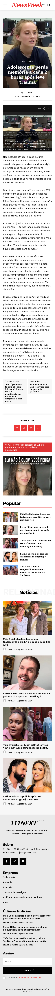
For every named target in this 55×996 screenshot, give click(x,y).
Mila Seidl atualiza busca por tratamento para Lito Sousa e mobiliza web (35, 516)
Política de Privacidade (30, 978)
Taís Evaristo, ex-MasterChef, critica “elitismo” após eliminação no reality (35, 543)
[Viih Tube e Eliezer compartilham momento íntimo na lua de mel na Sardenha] (10, 570)
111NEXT (29, 92)
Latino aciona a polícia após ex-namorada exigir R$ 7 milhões (35, 556)
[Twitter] (24, 428)
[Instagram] (14, 861)
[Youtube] (23, 861)
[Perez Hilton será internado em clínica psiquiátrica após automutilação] (10, 530)
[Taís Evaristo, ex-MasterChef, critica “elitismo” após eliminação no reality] (10, 543)
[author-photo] (5, 649)
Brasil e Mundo (10, 922)
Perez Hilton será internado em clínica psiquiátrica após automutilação (34, 530)
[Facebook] (17, 428)
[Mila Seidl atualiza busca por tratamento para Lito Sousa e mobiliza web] (10, 517)
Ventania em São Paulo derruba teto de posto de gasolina (39, 388)
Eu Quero (25, 970)
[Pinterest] (31, 428)
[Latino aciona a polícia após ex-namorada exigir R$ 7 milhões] (10, 557)
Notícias (27, 61)
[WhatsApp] (38, 428)
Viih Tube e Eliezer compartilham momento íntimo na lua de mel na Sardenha (32, 571)
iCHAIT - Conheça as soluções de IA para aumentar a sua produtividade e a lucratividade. (24, 447)
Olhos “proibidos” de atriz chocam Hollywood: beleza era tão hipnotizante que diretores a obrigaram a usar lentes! (14, 392)
